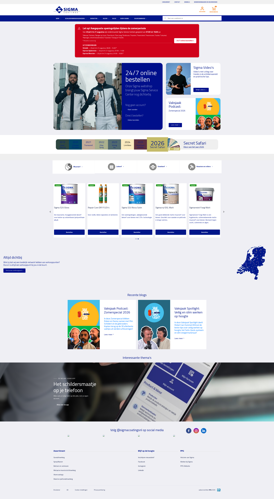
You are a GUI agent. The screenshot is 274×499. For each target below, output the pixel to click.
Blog (114, 18)
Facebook (141, 461)
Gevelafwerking (59, 457)
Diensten (94, 18)
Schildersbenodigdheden (75, 18)
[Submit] (165, 18)
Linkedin (141, 470)
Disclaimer (57, 490)
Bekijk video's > (201, 89)
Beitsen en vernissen (61, 466)
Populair (58, 185)
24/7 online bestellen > (185, 40)
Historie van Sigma (187, 457)
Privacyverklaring (99, 490)
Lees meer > (175, 125)
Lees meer (108, 334)
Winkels (187, 2)
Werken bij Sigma (186, 461)
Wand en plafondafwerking (63, 479)
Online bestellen (133, 120)
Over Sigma (124, 18)
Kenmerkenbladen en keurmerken (205, 2)
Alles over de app (63, 404)
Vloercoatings (58, 474)
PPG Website (185, 466)
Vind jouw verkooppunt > (14, 270)
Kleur (105, 18)
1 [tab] (135, 238)
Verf (58, 18)
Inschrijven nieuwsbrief (146, 457)
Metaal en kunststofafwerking (65, 470)
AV (67, 490)
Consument (166, 2)
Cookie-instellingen (81, 490)
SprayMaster (58, 461)
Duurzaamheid (140, 18)
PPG (210, 490)
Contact (177, 2)
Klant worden (132, 109)
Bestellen (69, 232)
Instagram (142, 466)
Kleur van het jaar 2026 (194, 146)
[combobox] (192, 18)
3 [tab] (138, 238)
